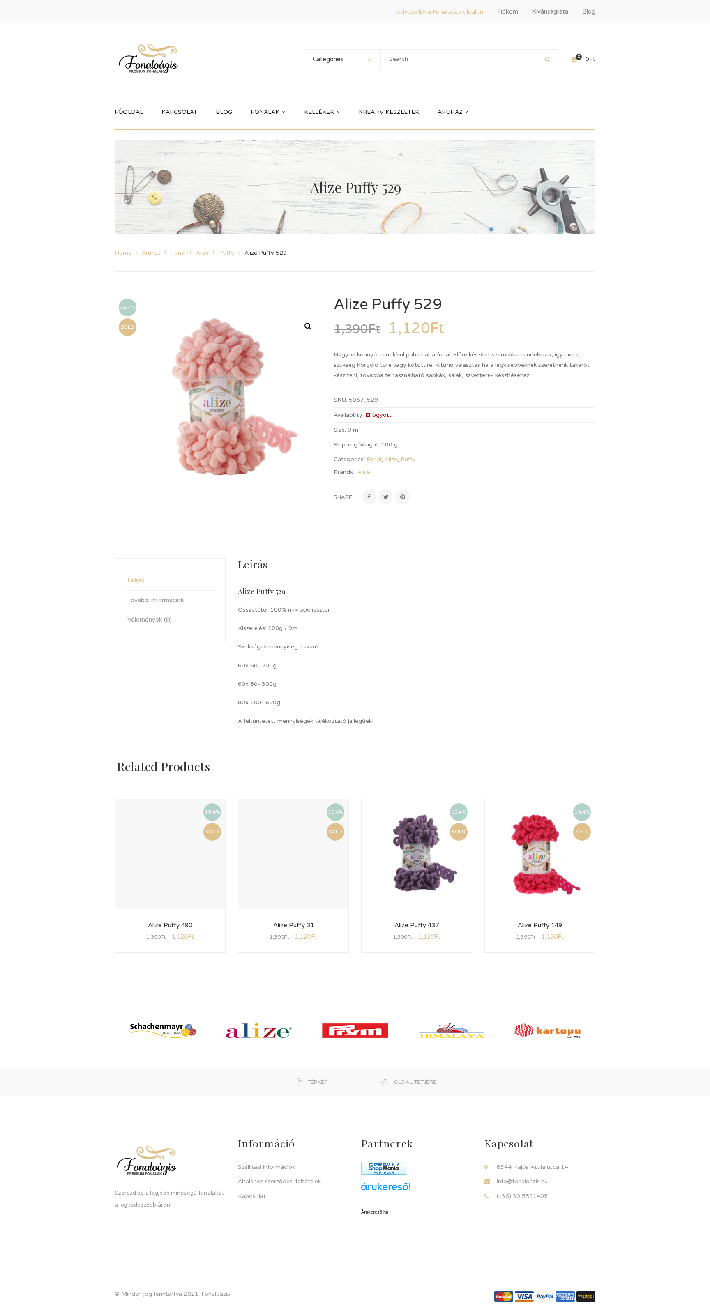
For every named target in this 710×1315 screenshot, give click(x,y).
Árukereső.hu (374, 1211)
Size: (340, 429)
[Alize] (259, 1030)
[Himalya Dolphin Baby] (451, 1030)
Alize (202, 252)
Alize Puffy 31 (293, 925)
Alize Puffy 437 (416, 925)
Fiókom (507, 11)
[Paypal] (544, 1295)
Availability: (349, 415)
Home (123, 252)
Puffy (226, 252)
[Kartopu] (547, 1030)
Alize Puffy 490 (170, 925)
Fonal (178, 252)
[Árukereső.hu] (416, 1189)
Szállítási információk (266, 1166)
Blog (588, 11)
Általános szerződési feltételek (279, 1181)
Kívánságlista (550, 11)
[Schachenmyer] (163, 1030)
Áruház (151, 252)
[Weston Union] (585, 1295)
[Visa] (524, 1295)
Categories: (349, 459)
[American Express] (565, 1295)
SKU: (340, 399)
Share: (343, 497)
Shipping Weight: (357, 444)
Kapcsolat (252, 1196)
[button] (308, 326)
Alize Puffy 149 (540, 925)
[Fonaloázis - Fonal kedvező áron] (148, 58)
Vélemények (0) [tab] (149, 619)
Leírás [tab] (135, 580)
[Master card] (503, 1295)
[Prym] (355, 1030)
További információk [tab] (155, 600)
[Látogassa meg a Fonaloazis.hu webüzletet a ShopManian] (384, 1167)
